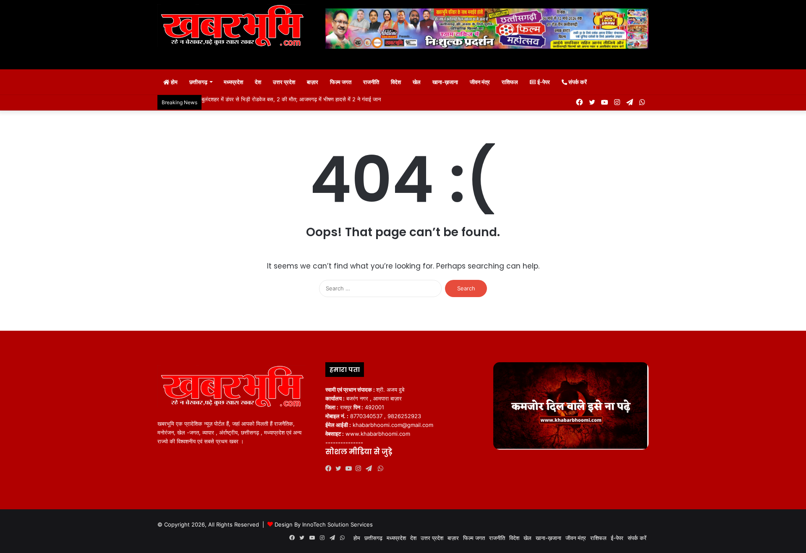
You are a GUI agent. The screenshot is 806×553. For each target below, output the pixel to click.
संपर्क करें (577, 82)
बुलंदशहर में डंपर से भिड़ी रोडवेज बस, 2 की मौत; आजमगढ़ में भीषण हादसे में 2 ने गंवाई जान (291, 99)
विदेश (396, 82)
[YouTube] (350, 468)
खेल (417, 82)
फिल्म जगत (340, 82)
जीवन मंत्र (480, 82)
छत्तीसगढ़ (198, 82)
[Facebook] (330, 468)
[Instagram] (361, 468)
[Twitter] (340, 468)
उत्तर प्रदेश (284, 82)
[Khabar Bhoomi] (235, 28)
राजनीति (371, 82)
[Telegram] (371, 468)
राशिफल (510, 82)
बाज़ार (312, 82)
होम (174, 82)
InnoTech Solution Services (337, 524)
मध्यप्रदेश (233, 82)
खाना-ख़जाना (445, 82)
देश (258, 82)
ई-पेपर (543, 82)
